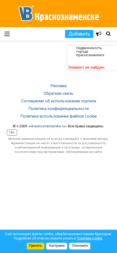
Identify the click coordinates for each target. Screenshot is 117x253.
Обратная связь (58, 93)
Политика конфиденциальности (58, 108)
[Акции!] (99, 34)
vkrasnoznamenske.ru (47, 126)
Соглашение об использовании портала (58, 101)
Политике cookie (89, 238)
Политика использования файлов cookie (58, 116)
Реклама (59, 85)
